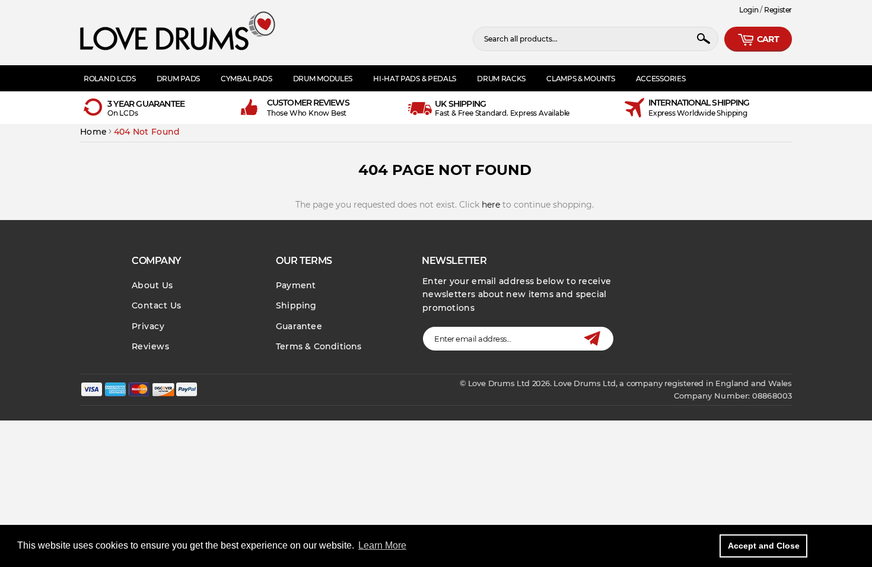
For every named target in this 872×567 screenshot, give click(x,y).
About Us (152, 285)
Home (93, 131)
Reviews (150, 346)
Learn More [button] (382, 545)
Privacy (148, 326)
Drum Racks (501, 78)
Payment (296, 285)
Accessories (661, 78)
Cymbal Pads (246, 78)
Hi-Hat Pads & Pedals (414, 78)
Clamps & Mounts (580, 78)
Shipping (296, 305)
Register (778, 9)
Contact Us (157, 305)
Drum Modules (322, 78)
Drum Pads (178, 78)
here (491, 204)
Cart (767, 39)
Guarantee (299, 326)
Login (748, 9)
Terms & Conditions (319, 346)
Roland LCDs (110, 78)
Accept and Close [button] (764, 545)
